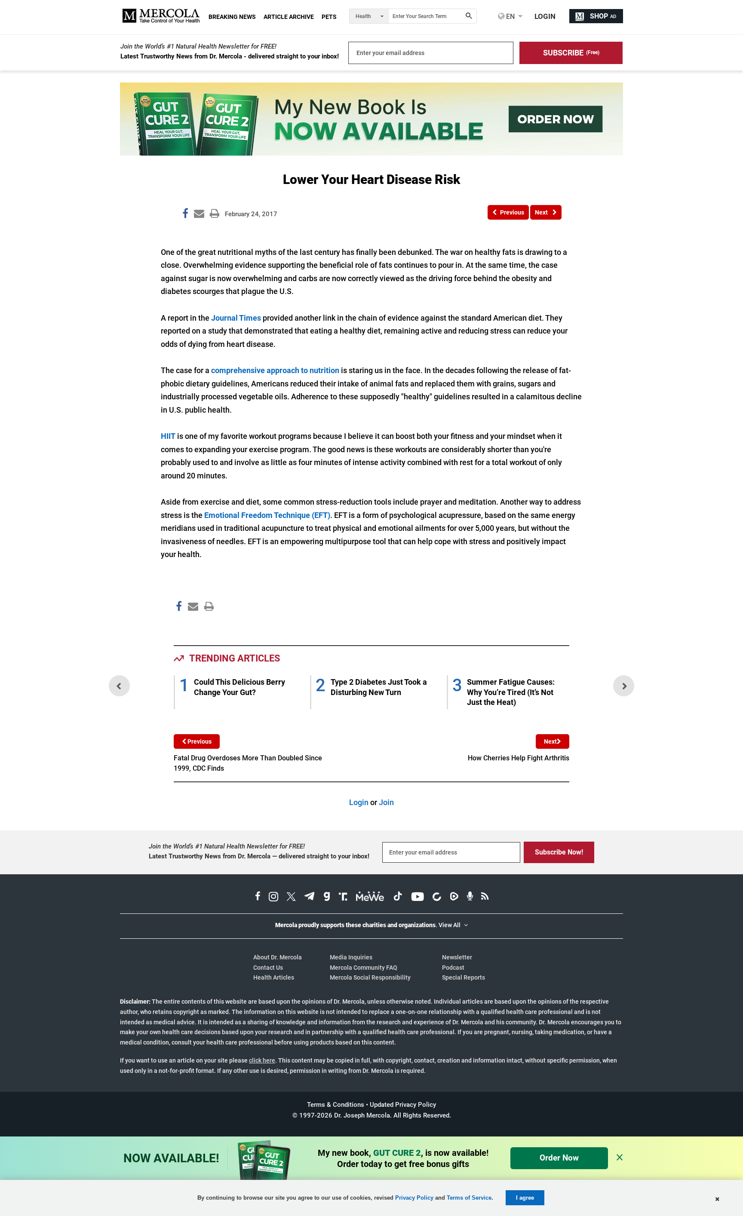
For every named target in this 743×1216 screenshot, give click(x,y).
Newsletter (457, 957)
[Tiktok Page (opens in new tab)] (397, 897)
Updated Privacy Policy (403, 1105)
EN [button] (509, 16)
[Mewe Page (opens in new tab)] (370, 897)
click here (262, 1060)
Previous (199, 741)
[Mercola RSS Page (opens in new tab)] (485, 897)
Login (358, 802)
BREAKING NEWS (232, 16)
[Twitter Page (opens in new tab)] (291, 897)
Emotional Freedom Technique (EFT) (267, 515)
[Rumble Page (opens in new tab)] (454, 897)
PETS (329, 16)
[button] (571, 53)
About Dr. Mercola (277, 957)
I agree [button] (525, 1198)
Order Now (559, 1158)
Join (386, 802)
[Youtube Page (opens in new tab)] (417, 897)
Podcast (453, 967)
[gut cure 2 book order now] (371, 152)
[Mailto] (192, 624)
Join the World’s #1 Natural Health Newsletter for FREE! (198, 46)
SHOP (603, 16)
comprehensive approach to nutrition (275, 370)
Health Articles (273, 977)
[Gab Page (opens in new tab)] (327, 897)
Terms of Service (469, 1198)
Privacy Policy (414, 1198)
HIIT (168, 436)
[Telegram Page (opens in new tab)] (310, 897)
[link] (185, 214)
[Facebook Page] (178, 624)
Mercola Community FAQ (363, 967)
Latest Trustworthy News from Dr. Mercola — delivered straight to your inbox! (259, 856)
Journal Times (236, 317)
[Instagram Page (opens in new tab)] (273, 897)
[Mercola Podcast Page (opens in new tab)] (470, 897)
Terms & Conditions (335, 1105)
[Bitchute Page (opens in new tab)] (437, 897)
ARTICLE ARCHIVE (289, 16)
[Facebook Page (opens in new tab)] (258, 897)
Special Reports (463, 977)
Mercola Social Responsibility (370, 977)
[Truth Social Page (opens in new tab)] (343, 897)
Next (550, 741)
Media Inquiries (351, 957)
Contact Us (268, 967)
